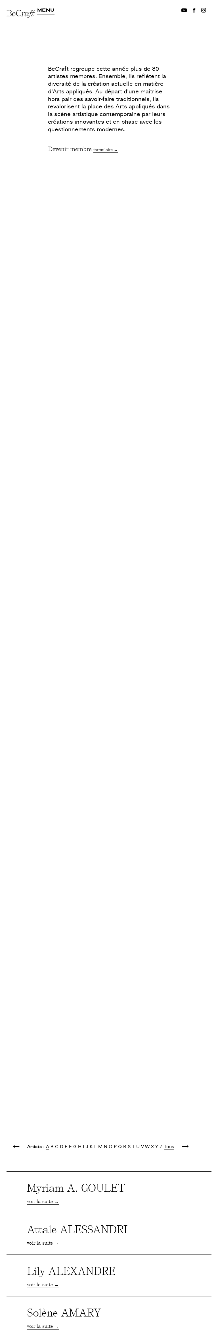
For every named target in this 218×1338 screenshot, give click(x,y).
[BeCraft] (22, 30)
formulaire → (105, 149)
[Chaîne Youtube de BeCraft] (184, 10)
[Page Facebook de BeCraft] (194, 10)
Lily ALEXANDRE (71, 1270)
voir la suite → (43, 1201)
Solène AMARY (64, 1312)
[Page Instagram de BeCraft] (203, 10)
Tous (169, 1147)
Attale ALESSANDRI (77, 1229)
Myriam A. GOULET (76, 1187)
